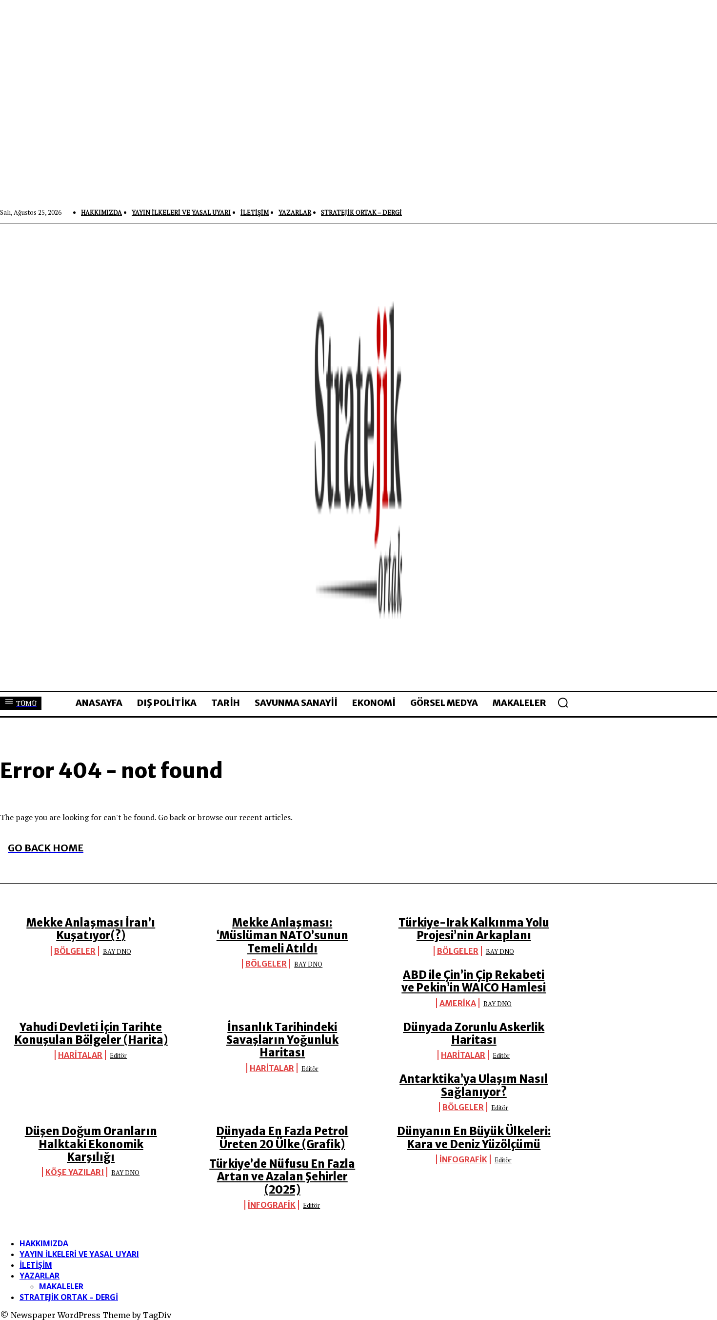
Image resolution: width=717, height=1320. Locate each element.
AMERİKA (457, 1003)
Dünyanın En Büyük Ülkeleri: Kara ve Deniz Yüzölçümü (474, 1137)
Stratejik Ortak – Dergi (69, 1297)
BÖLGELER (75, 951)
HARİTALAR (80, 1055)
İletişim (36, 1264)
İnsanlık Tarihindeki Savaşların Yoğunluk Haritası (282, 1040)
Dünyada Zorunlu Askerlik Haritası (473, 1033)
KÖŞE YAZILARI (74, 1172)
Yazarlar (40, 1275)
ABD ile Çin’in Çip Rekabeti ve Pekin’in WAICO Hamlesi (473, 981)
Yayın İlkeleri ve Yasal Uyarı (79, 1254)
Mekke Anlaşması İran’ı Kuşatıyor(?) (90, 929)
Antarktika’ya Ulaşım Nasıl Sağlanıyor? (473, 1085)
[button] (563, 702)
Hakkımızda (44, 1243)
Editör (118, 1055)
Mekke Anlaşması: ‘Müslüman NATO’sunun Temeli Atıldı (282, 935)
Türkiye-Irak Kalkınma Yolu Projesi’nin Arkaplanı (473, 929)
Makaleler (61, 1286)
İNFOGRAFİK (463, 1159)
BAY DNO (117, 951)
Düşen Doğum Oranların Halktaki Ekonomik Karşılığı (91, 1144)
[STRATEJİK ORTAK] (358, 457)
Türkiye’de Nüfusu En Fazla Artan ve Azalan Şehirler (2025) (282, 1176)
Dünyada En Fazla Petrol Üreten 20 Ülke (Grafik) (282, 1137)
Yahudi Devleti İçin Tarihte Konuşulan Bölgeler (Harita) (91, 1033)
